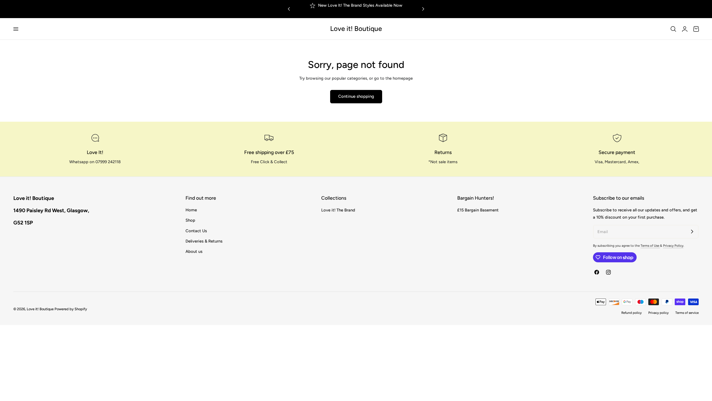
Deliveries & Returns (204, 241)
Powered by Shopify (71, 309)
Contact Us (196, 230)
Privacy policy (658, 313)
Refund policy (631, 313)
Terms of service (687, 313)
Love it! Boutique (40, 309)
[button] (16, 29)
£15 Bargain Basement (478, 209)
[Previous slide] (289, 9)
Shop (190, 220)
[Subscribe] (692, 231)
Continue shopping (356, 96)
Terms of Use (650, 246)
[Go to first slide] (423, 9)
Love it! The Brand (338, 209)
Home (191, 209)
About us (194, 251)
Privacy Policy (673, 246)
